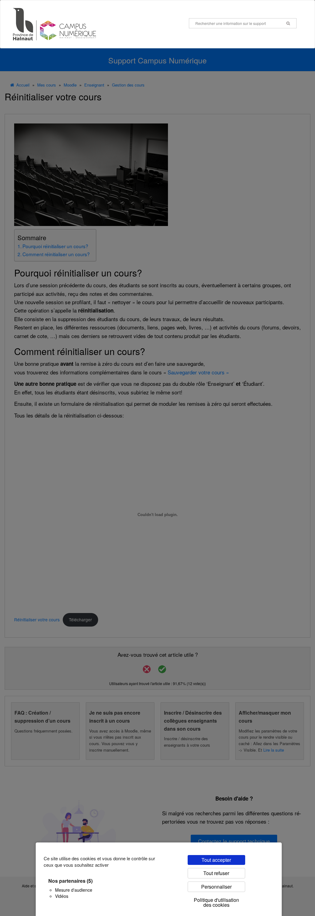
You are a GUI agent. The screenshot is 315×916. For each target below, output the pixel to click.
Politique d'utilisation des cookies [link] (216, 902)
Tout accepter (216, 859)
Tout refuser (216, 873)
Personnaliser (216, 886)
